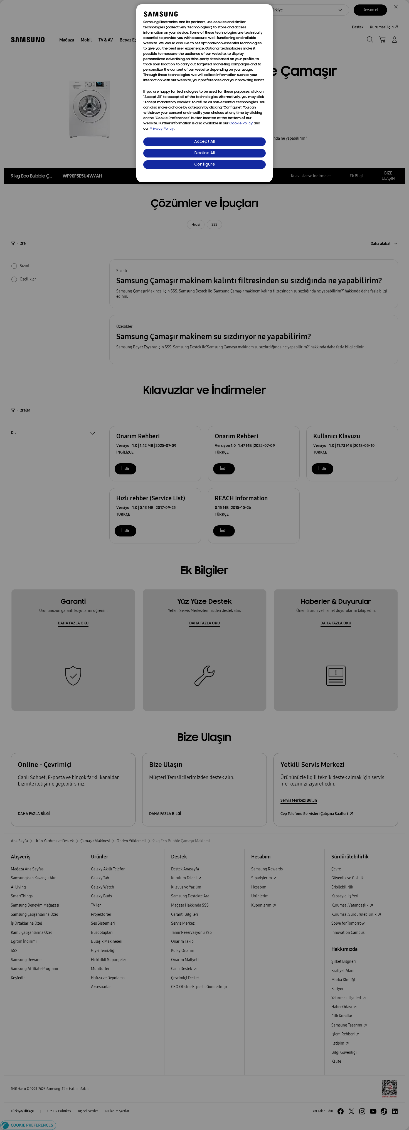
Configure (204, 165)
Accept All (204, 142)
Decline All (204, 153)
